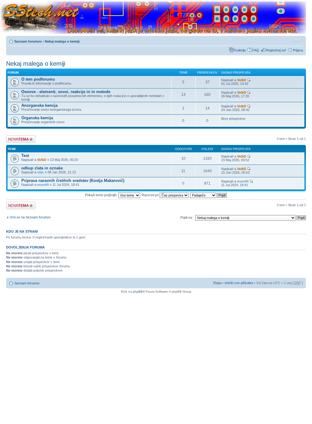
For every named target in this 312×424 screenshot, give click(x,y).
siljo (40, 172)
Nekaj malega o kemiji (62, 41)
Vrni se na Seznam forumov (30, 217)
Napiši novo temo (19, 137)
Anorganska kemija (39, 105)
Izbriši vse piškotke (239, 283)
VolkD (241, 80)
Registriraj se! (276, 50)
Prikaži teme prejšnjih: (101, 195)
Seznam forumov (28, 41)
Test (25, 155)
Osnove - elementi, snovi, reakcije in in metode (65, 91)
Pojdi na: (186, 217)
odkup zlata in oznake (42, 168)
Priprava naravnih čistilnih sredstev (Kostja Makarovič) (72, 180)
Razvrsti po (151, 195)
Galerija (240, 50)
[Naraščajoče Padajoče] (208, 195)
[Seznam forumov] (153, 18)
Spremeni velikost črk (298, 40)
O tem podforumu (38, 79)
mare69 (43, 184)
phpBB (138, 291)
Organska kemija (37, 118)
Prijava (298, 50)
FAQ (255, 50)
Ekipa (217, 283)
